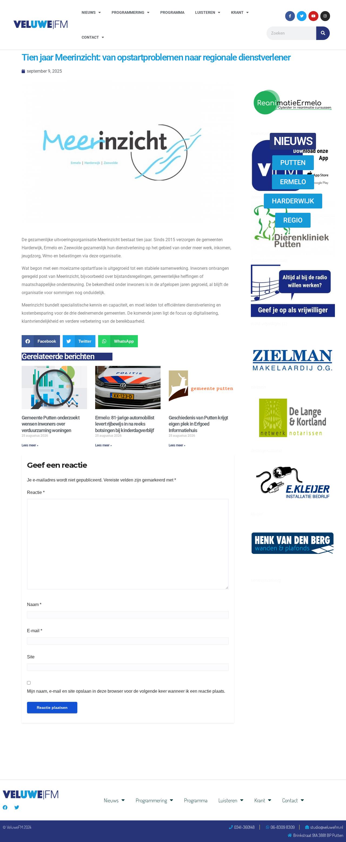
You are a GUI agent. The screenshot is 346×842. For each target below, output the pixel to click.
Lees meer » (30, 445)
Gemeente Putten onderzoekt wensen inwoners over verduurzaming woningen (50, 424)
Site (31, 657)
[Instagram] (325, 16)
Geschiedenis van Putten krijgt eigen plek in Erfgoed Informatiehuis (198, 424)
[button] (41, 341)
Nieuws (89, 12)
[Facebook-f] (290, 16)
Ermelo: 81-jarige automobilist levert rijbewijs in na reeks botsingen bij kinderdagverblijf (124, 424)
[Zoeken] (323, 33)
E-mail (34, 630)
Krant (237, 12)
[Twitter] (302, 16)
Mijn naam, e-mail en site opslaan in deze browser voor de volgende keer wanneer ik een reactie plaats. (126, 691)
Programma (172, 12)
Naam (34, 604)
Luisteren (205, 12)
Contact (90, 37)
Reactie (36, 492)
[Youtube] (313, 16)
